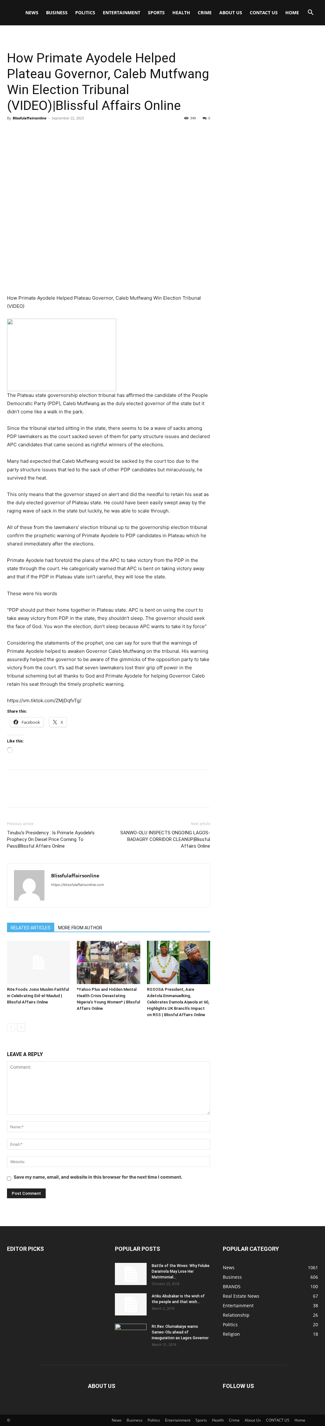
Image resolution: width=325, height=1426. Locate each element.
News (31, 13)
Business (57, 13)
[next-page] (21, 1027)
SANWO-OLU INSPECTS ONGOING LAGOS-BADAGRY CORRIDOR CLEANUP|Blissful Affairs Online (165, 839)
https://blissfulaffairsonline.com (77, 884)
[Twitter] (28, 132)
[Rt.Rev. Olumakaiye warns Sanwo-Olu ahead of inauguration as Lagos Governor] (131, 1335)
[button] (310, 13)
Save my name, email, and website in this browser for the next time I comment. (98, 1177)
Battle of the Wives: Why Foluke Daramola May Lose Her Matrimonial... (180, 1271)
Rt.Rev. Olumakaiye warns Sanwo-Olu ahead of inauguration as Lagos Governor (180, 1332)
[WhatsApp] (57, 132)
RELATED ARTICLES (30, 927)
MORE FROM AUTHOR (80, 927)
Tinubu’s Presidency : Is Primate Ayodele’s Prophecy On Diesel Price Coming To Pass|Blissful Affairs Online (51, 839)
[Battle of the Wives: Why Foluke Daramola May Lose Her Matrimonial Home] (131, 1274)
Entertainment (121, 13)
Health (181, 13)
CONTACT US (264, 13)
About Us (230, 13)
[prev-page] (11, 1027)
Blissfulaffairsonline (30, 118)
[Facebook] (13, 132)
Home (292, 13)
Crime (205, 13)
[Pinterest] (42, 132)
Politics (85, 13)
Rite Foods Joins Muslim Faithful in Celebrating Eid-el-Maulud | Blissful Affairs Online (38, 995)
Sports (156, 13)
